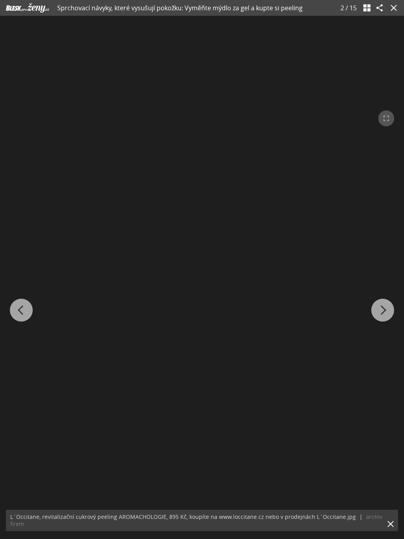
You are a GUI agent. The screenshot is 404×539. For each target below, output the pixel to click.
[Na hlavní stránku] (27, 7)
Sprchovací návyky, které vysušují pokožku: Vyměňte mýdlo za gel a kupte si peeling (180, 8)
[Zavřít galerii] (392, 8)
